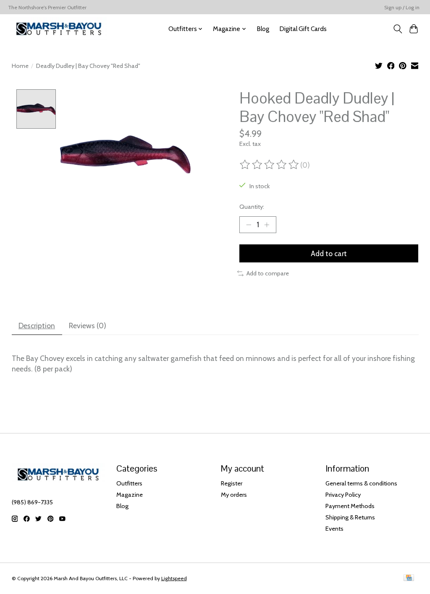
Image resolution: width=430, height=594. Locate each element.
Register (231, 483)
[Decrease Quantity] (248, 225)
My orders (234, 494)
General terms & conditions (361, 483)
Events (334, 528)
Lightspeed (174, 578)
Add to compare (267, 273)
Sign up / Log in (402, 7)
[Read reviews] (270, 164)
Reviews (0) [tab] (87, 325)
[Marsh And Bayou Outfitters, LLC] (59, 28)
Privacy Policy (343, 494)
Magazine (129, 494)
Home (20, 66)
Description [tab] (36, 325)
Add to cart (329, 253)
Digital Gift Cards (303, 29)
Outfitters (129, 483)
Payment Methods (350, 506)
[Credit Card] (409, 578)
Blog (263, 29)
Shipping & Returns (350, 517)
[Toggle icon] (397, 28)
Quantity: (251, 206)
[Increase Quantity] (267, 225)
